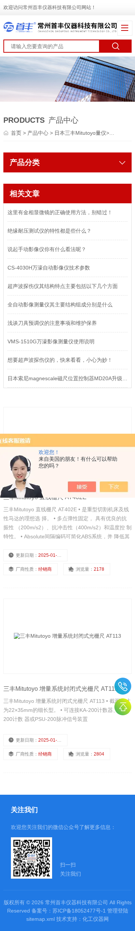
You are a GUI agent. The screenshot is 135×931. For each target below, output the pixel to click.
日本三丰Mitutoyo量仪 (80, 133)
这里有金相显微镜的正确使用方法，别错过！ (60, 212)
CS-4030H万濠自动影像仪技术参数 (49, 268)
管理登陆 (117, 911)
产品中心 (38, 133)
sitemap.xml (40, 919)
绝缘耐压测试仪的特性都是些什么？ (50, 231)
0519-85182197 (122, 686)
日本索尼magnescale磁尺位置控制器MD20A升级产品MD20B (68, 378)
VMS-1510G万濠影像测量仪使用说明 (51, 341)
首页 (17, 133)
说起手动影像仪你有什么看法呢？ (47, 249)
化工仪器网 (95, 919)
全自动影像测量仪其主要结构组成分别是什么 (60, 305)
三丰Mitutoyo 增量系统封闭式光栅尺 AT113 (60, 689)
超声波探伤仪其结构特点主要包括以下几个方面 (63, 286)
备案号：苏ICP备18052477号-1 (69, 911)
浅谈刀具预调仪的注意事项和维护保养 (52, 323)
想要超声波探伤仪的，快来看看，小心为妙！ (60, 360)
